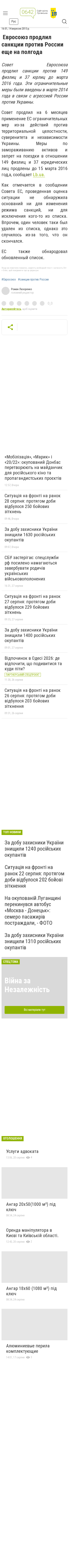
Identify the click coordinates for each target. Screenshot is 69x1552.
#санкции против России (33, 279)
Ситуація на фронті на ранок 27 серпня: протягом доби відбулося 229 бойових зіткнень (33, 604)
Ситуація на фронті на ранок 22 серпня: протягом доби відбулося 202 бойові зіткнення (34, 876)
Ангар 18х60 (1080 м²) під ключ (31, 1291)
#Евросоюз (9, 279)
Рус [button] (13, 21)
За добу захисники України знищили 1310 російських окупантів (34, 941)
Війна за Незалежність (27, 985)
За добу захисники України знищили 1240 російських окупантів (34, 848)
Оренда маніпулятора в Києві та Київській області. (32, 1232)
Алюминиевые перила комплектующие (28, 1348)
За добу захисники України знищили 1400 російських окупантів (31, 635)
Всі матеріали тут (34, 1010)
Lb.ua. (39, 174)
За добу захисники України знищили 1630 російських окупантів (31, 535)
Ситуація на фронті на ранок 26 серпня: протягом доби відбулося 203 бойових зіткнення (33, 698)
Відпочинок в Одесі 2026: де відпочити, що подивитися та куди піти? (33, 663)
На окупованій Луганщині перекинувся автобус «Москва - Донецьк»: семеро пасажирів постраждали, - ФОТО (33, 910)
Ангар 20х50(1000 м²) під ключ (31, 1207)
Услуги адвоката (22, 1151)
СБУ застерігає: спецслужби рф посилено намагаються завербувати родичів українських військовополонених (32, 568)
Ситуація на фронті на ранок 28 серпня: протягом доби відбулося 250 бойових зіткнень (33, 503)
